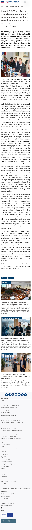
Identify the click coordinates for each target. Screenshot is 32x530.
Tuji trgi (3, 442)
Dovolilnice (4, 476)
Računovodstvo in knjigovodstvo (9, 407)
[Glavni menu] (2, 2)
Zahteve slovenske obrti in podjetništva (11, 438)
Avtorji (3, 510)
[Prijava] (25, 2)
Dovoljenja (4, 472)
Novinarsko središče (6, 461)
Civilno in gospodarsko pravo (9, 410)
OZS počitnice (5, 498)
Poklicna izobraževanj (8, 415)
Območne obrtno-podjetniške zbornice (11, 430)
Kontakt (3, 468)
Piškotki (4, 508)
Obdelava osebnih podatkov (8, 503)
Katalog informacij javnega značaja (10, 464)
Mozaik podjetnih (6, 496)
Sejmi (2, 446)
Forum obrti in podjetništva (8, 436)
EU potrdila (4, 483)
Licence (3, 474)
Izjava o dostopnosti (6, 505)
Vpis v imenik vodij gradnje (8, 481)
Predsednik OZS (5, 459)
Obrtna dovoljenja (6, 479)
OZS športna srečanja (7, 501)
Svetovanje (4, 398)
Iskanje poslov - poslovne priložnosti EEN (12, 449)
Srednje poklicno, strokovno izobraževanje (12, 422)
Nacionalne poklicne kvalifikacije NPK (11, 420)
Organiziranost (5, 457)
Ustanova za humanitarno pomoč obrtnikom (15, 488)
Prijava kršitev (5, 466)
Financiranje (4, 451)
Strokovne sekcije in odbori (8, 428)
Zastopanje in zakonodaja (9, 434)
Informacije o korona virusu (14, 6)
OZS (2, 6)
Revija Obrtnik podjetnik (7, 494)
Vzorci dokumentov (6, 412)
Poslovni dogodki (5, 444)
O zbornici (4, 454)
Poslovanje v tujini (6, 403)
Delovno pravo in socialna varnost (10, 405)
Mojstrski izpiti (5, 418)
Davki (2, 400)
